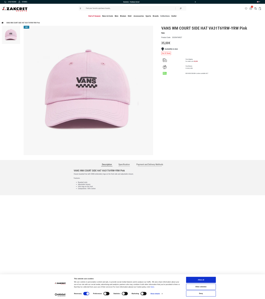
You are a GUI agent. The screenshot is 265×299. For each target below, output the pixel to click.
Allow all (201, 280)
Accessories (139, 16)
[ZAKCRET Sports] (15, 9)
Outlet (173, 16)
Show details (155, 294)
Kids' (130, 16)
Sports (148, 16)
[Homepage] (2, 23)
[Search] (180, 8)
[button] (80, 8)
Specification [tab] (124, 164)
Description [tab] (107, 164)
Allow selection (200, 287)
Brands (156, 16)
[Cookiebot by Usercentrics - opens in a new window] (60, 295)
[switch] (106, 293)
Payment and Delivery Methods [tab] (149, 164)
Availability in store (171, 49)
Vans (163, 33)
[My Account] (250, 8)
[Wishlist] (246, 8)
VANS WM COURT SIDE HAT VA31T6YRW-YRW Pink (23, 23)
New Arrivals (107, 16)
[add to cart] (259, 8)
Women (123, 16)
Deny (201, 293)
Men (116, 16)
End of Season (95, 16)
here (152, 287)
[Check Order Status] (255, 8)
